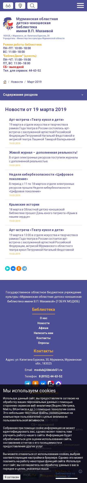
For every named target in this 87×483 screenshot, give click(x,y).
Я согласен (12, 477)
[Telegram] (24, 268)
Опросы (43, 343)
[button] (43, 94)
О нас (43, 318)
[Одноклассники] (18, 268)
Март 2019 (34, 81)
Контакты (43, 338)
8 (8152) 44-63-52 (50, 376)
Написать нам (43, 333)
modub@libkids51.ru (48, 370)
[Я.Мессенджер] (7, 268)
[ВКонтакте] (13, 268)
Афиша (43, 328)
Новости (17, 81)
